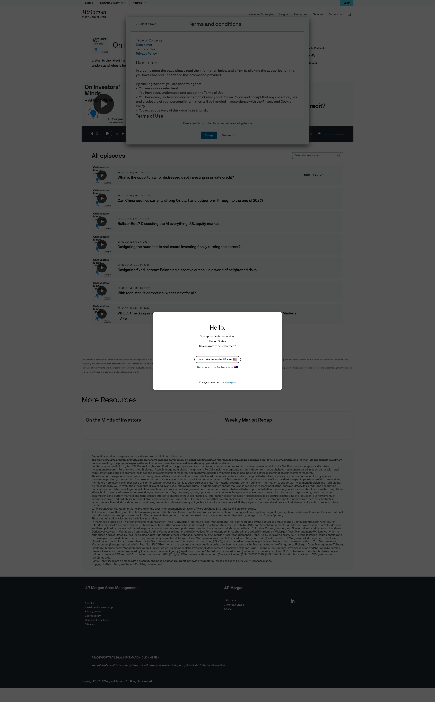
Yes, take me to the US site (215, 359)
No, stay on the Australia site (215, 367)
